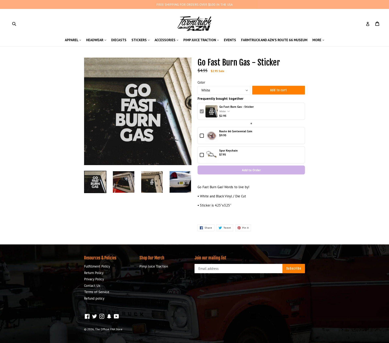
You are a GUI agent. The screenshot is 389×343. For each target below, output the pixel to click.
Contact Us (92, 285)
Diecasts (118, 40)
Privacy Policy (94, 279)
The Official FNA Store (108, 329)
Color (201, 82)
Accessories (167, 40)
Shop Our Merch (151, 257)
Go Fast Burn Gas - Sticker (236, 107)
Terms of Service (96, 292)
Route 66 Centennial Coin (235, 131)
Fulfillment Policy (97, 266)
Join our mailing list (210, 258)
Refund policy (94, 298)
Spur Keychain (228, 150)
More (319, 40)
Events (230, 40)
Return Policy (94, 273)
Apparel (74, 40)
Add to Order (251, 170)
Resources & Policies (100, 257)
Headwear (97, 40)
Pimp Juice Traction (202, 40)
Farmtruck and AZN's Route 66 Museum (274, 40)
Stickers (141, 40)
